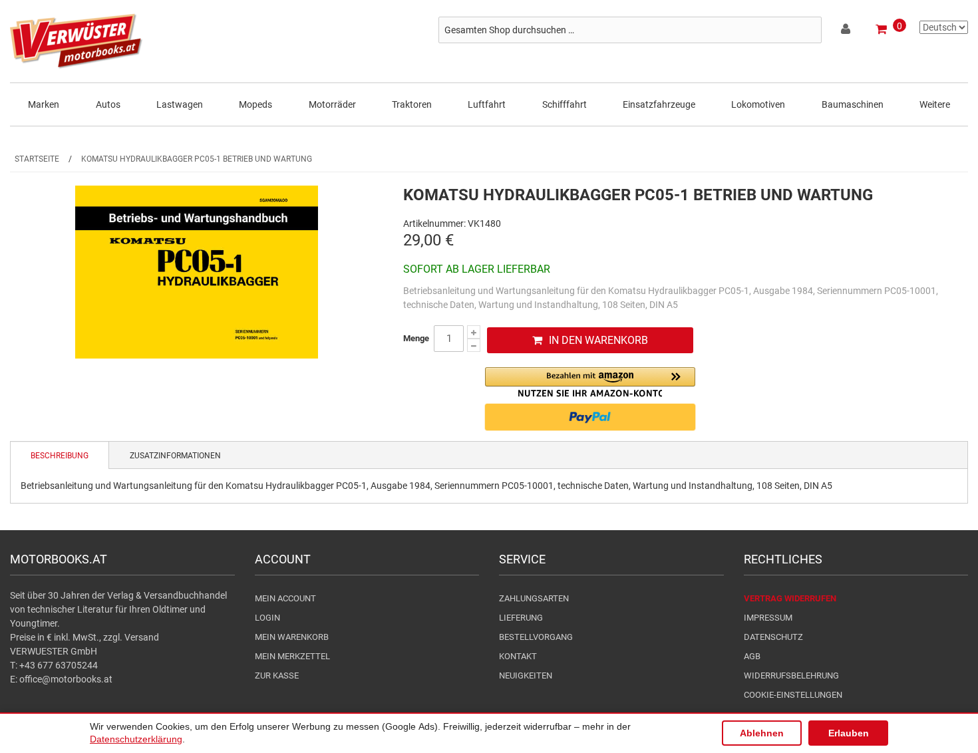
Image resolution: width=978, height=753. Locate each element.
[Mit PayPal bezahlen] (590, 417)
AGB (752, 656)
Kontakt (518, 656)
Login (267, 618)
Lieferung (521, 618)
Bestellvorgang (536, 637)
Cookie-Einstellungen (793, 695)
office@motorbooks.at (65, 679)
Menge (416, 338)
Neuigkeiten (525, 675)
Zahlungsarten (534, 598)
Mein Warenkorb (292, 637)
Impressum (768, 618)
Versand (141, 637)
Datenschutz (773, 637)
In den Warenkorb (598, 340)
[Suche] (808, 30)
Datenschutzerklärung (136, 739)
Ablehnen (762, 733)
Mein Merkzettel (292, 656)
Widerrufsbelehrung (791, 675)
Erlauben (848, 733)
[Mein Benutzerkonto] (846, 31)
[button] (590, 382)
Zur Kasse (277, 675)
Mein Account (285, 598)
